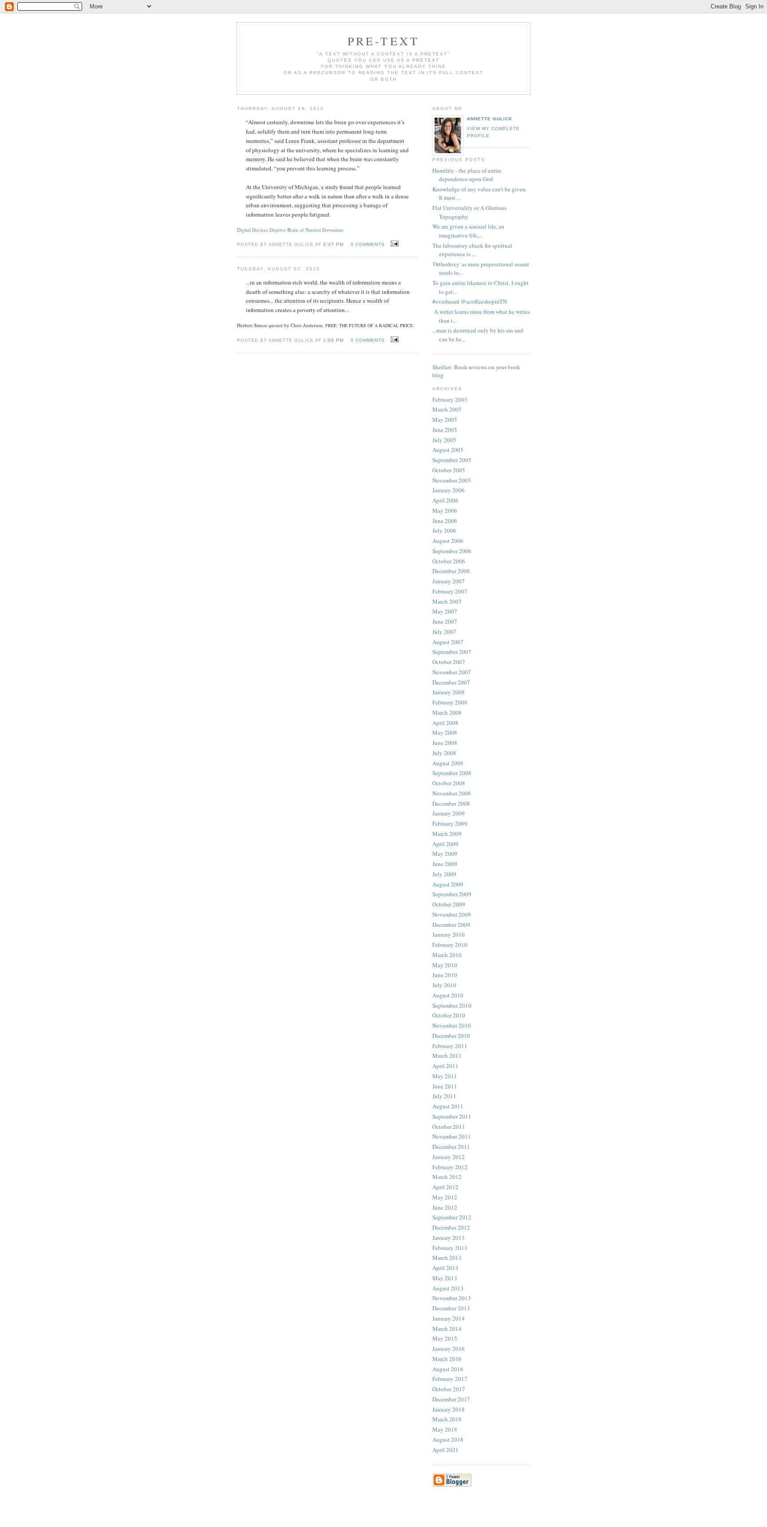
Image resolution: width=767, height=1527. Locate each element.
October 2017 (448, 1389)
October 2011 (448, 1127)
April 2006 (445, 500)
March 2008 (447, 712)
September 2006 (451, 551)
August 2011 (447, 1106)
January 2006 (448, 490)
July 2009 (444, 874)
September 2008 (451, 773)
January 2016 (448, 1349)
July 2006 (444, 530)
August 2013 (447, 1288)
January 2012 (448, 1157)
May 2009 (444, 854)
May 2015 (444, 1338)
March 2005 (447, 409)
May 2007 (444, 611)
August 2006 (447, 541)
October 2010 (448, 1015)
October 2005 (448, 470)
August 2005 (447, 450)
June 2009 (444, 864)
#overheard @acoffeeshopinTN (469, 301)
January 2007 (448, 581)
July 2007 (444, 632)
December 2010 (451, 1036)
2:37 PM (333, 244)
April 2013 (445, 1268)
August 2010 (447, 995)
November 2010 (451, 1025)
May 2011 (444, 1076)
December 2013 (451, 1308)
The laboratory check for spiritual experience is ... (472, 249)
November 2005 (451, 480)
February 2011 (449, 1046)
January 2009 (448, 813)
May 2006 (444, 510)
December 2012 (451, 1227)
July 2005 (444, 440)
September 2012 (451, 1217)
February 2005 (449, 400)
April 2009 (445, 844)
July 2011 (444, 1096)
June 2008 (444, 743)
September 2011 (451, 1116)
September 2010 (451, 1005)
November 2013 (451, 1298)
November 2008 (451, 793)
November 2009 (451, 914)
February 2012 (449, 1167)
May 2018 (444, 1429)
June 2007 (444, 621)
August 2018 (447, 1440)
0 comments (368, 244)
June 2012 (444, 1207)
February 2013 (449, 1248)
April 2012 (445, 1187)
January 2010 (448, 934)
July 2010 (444, 985)
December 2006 (451, 571)
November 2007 (451, 672)
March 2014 (447, 1329)
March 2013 (447, 1258)
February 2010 (449, 945)
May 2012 (444, 1197)
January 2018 (448, 1409)
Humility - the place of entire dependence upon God (467, 174)
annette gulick (489, 118)
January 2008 (448, 692)
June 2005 (444, 430)
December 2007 (451, 682)
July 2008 (444, 753)
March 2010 (447, 955)
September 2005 (451, 460)
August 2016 (447, 1369)
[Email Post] (393, 244)
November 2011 (451, 1136)
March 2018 (447, 1419)
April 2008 (445, 723)
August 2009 (447, 884)
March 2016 (447, 1359)
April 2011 (445, 1066)
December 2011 (451, 1147)
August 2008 (447, 763)
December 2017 (451, 1399)
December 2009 (451, 925)
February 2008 (449, 702)
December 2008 (451, 803)
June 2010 (444, 975)
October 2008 (448, 783)
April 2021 (445, 1450)
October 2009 (448, 904)
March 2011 (447, 1056)
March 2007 (447, 601)
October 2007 (448, 662)
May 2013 (444, 1278)
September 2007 (451, 652)
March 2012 (447, 1177)
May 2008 (444, 732)
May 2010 (444, 965)
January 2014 (448, 1318)
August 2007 (447, 642)
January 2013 (448, 1238)
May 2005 (444, 419)
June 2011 (444, 1086)
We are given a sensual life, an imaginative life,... (468, 230)
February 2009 (449, 823)
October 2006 (448, 561)
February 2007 (449, 591)
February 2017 (449, 1379)
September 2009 (451, 894)
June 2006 (444, 521)
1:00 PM (333, 340)
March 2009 (447, 834)
